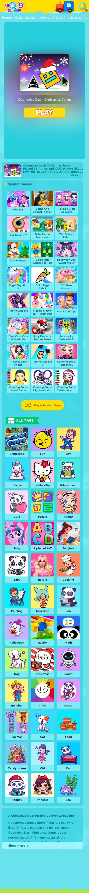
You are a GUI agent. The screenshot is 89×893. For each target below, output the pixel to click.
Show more (16, 845)
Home (6, 17)
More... (75, 175)
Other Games (25, 17)
